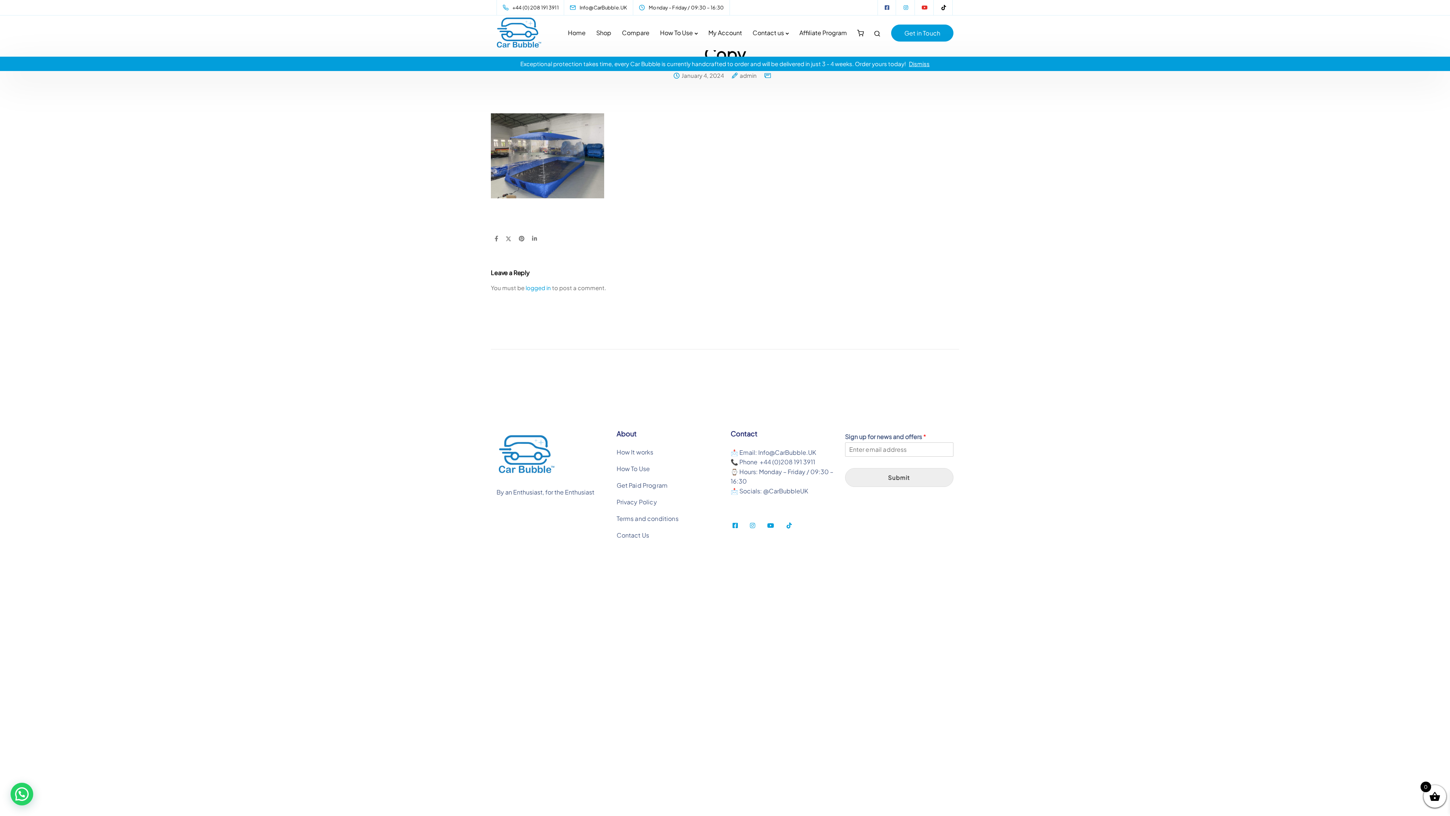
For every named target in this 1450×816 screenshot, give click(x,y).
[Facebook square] (887, 7)
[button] (22, 794)
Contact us (768, 33)
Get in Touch (922, 33)
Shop (603, 33)
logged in (538, 287)
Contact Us (633, 535)
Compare (635, 33)
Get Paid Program (642, 485)
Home (577, 33)
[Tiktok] (944, 7)
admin (748, 76)
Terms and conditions (648, 518)
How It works (635, 452)
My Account (725, 33)
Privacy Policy (637, 502)
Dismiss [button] (919, 63)
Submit (899, 477)
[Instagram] (906, 7)
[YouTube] (925, 7)
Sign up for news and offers (885, 436)
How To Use (676, 33)
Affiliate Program (823, 33)
